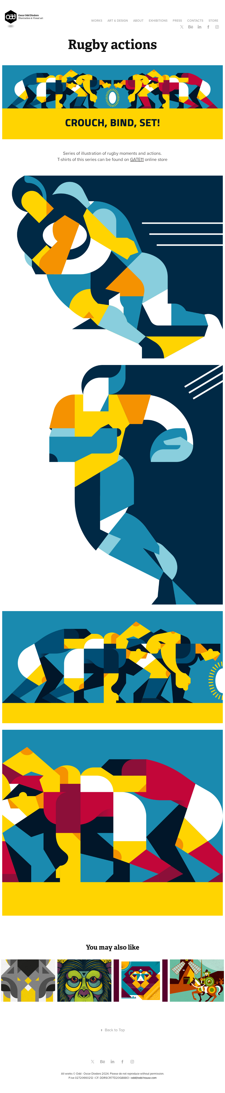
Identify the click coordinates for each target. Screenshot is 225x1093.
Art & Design (117, 20)
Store (213, 20)
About (138, 20)
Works (96, 20)
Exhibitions (158, 20)
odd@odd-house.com (144, 1078)
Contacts (195, 20)
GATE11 (137, 159)
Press (177, 20)
